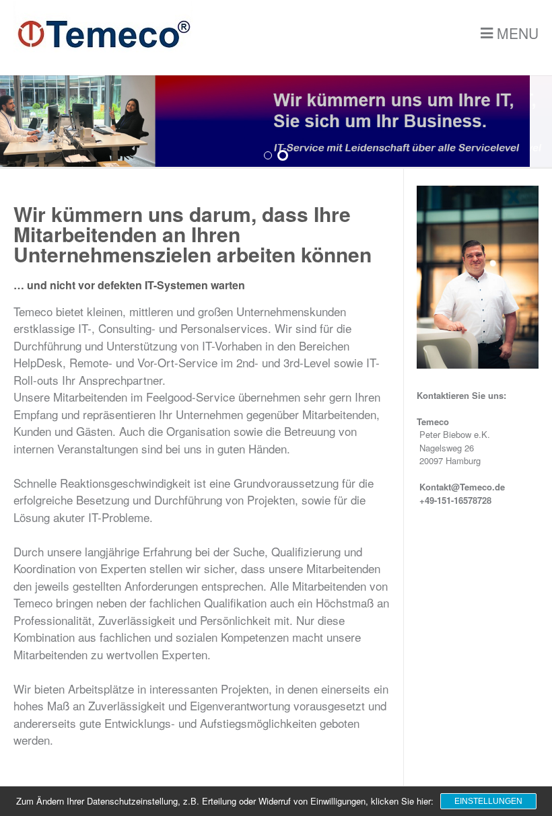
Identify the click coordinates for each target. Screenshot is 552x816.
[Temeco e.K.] (103, 48)
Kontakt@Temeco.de (462, 486)
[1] (268, 156)
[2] (283, 156)
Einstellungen (488, 801)
